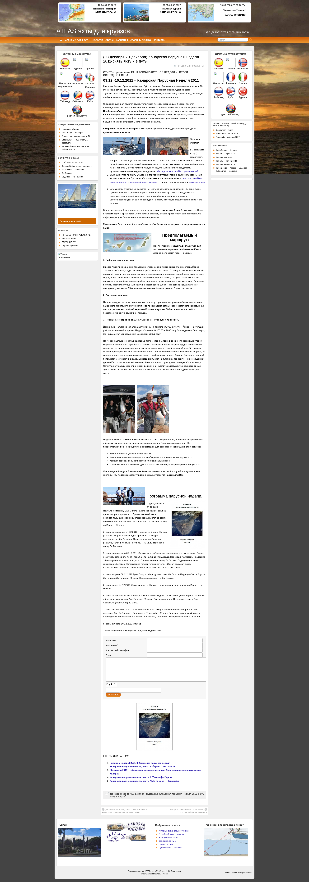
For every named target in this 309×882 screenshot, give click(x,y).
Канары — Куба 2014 (225, 154)
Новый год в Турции (71, 129)
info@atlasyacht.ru (148, 874)
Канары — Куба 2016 (225, 164)
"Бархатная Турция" (234, 10)
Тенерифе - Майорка (104, 8)
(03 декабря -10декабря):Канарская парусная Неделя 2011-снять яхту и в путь (151, 59)
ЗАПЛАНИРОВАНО (105, 12)
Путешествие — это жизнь (171, 848)
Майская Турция (171, 8)
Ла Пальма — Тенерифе (73, 170)
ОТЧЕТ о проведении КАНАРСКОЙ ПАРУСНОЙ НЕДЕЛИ (139, 72)
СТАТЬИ (109, 40)
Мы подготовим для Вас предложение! (177, 171)
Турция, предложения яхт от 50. (76, 136)
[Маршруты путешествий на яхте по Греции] (90, 62)
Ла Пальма (67, 173)
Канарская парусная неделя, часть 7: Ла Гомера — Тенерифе (144, 781)
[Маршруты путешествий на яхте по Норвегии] (78, 81)
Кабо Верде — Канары (226, 150)
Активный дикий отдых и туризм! (173, 831)
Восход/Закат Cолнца (168, 838)
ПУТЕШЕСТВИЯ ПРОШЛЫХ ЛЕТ (190, 66)
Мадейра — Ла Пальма (72, 177)
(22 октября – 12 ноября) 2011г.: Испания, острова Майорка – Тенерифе (186, 811)
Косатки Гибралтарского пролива (77, 166)
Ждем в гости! (162, 874)
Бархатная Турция (224, 130)
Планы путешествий (70, 221)
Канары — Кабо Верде (226, 161)
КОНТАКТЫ (159, 40)
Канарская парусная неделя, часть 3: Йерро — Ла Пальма (142, 766)
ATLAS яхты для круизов (93, 31)
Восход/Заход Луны (168, 841)
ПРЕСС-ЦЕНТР (69, 242)
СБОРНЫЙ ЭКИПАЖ (140, 40)
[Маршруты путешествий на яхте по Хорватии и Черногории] (65, 77)
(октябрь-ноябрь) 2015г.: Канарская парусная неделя (140, 763)
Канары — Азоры (224, 157)
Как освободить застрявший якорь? (225, 825)
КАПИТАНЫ (122, 40)
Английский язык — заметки (171, 834)
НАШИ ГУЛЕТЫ (69, 239)
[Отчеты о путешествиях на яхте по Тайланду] (219, 91)
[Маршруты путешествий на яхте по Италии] (90, 81)
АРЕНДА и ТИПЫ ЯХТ (76, 40)
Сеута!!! (63, 825)
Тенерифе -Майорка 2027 (228, 137)
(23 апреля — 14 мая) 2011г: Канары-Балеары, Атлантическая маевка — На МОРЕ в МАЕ (125, 811)
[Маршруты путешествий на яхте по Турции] (78, 62)
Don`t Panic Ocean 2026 (72, 162)
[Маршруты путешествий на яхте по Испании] (65, 62)
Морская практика (70, 246)
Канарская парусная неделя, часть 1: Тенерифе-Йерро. (141, 777)
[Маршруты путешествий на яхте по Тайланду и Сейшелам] (65, 95)
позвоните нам (197, 182)
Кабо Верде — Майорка (72, 132)
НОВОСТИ (98, 40)
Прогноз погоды (166, 844)
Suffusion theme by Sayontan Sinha (238, 872)
